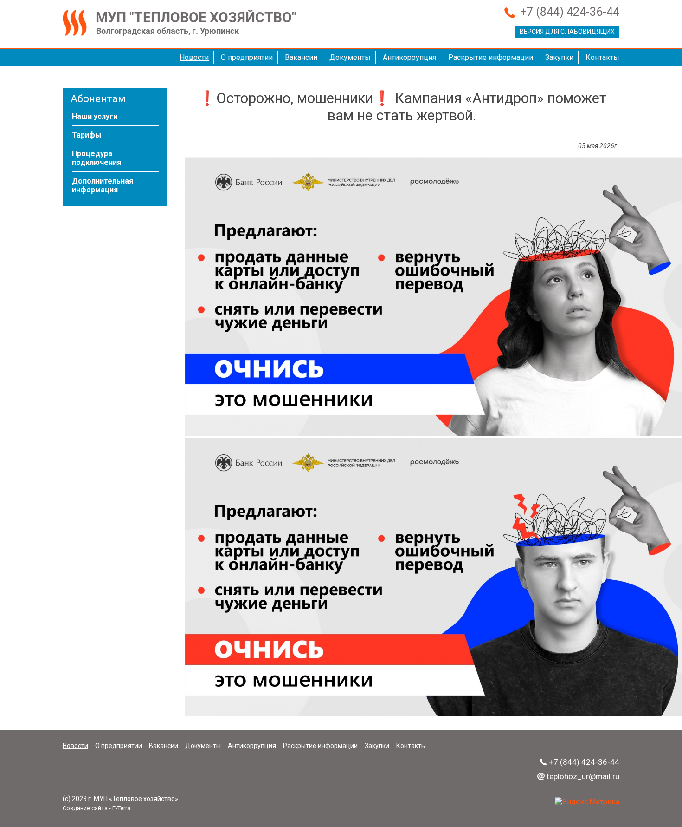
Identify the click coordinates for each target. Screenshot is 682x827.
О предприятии (247, 57)
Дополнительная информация (102, 185)
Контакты (602, 57)
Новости (194, 57)
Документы (350, 57)
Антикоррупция (409, 57)
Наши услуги (94, 116)
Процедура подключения (96, 158)
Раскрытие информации (490, 57)
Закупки (559, 57)
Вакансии (301, 57)
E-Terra (121, 808)
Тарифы (86, 135)
